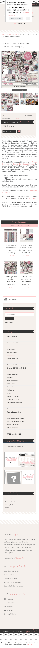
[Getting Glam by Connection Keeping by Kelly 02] (16, 102)
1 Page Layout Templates (15, 418)
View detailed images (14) (20, 90)
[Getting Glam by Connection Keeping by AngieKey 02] (35, 102)
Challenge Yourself (10, 578)
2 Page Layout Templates (15, 421)
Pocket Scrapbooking (14, 412)
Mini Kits (10, 377)
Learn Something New (11, 571)
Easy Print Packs (12, 380)
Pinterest (10, 606)
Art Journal (10, 409)
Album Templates (13, 424)
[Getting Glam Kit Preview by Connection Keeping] (10, 96)
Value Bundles (13, 34)
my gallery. (32, 198)
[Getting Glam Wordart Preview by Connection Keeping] (4, 102)
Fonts (9, 393)
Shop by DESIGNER (13, 365)
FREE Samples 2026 (14, 434)
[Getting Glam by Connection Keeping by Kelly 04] (4, 108)
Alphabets (10, 390)
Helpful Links (11, 614)
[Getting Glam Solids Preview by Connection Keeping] (22, 96)
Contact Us (8, 499)
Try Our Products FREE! (12, 582)
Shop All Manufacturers (15, 447)
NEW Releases (12, 336)
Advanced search (9, 322)
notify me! (7, 126)
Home (3, 34)
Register (33, 5)
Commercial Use (12, 358)
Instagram (10, 599)
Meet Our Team (9, 575)
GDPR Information (11, 508)
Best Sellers (11, 349)
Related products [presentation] (19, 222)
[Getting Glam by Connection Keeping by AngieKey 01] (29, 102)
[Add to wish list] (19, 131)
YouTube (10, 610)
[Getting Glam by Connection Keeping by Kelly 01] (10, 102)
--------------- (11, 340)
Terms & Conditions (11, 502)
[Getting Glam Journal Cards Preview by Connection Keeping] (35, 96)
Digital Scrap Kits (12, 374)
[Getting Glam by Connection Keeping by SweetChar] (22, 102)
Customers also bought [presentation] (19, 225)
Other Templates (12, 428)
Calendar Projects (13, 399)
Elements (10, 387)
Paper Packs (11, 384)
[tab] (19, 222)
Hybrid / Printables (13, 396)
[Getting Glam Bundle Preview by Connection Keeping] (4, 96)
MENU (21, 24)
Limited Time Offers (13, 343)
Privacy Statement (11, 505)
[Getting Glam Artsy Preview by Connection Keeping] (29, 96)
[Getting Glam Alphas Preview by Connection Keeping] (16, 96)
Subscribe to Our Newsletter (13, 586)
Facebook (10, 603)
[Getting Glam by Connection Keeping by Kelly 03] (10, 108)
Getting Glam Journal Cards (23, 164)
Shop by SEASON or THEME (16, 368)
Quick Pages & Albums (14, 402)
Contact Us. (20, 558)
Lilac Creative (31, 644)
